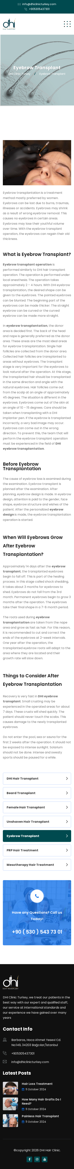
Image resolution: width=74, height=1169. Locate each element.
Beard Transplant (21, 793)
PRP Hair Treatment (22, 850)
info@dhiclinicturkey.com (39, 4)
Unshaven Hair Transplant (28, 822)
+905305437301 (39, 9)
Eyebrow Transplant (23, 836)
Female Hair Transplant (26, 807)
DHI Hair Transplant (23, 778)
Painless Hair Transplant (40, 1116)
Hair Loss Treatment (37, 1084)
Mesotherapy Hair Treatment (30, 865)
